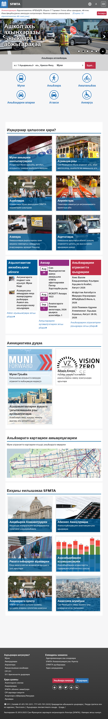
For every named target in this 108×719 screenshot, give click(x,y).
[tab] (79, 51)
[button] (89, 4)
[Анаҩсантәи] (104, 36)
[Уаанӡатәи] (3, 36)
